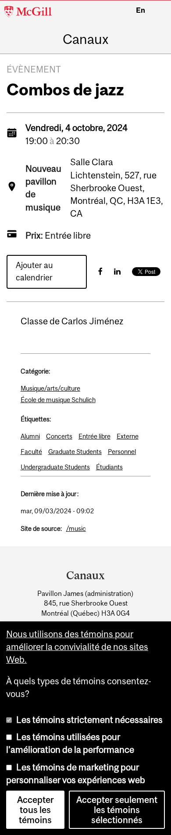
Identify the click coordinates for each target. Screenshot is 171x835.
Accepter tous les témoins (35, 810)
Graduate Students (75, 451)
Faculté (31, 451)
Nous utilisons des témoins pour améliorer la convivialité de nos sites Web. (77, 647)
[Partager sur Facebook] (100, 271)
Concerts (59, 436)
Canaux (85, 39)
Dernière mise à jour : (49, 493)
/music (76, 528)
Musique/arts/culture (50, 388)
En (140, 10)
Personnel (122, 451)
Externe (128, 436)
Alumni (30, 436)
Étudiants (109, 467)
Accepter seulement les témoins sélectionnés (116, 810)
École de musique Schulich (58, 399)
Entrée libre (94, 436)
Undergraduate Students (55, 467)
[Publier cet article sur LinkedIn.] (117, 271)
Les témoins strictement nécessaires (89, 720)
